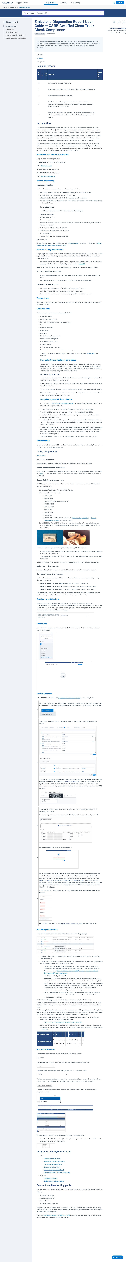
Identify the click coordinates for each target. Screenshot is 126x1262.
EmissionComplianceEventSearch (54, 1170)
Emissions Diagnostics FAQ (80, 518)
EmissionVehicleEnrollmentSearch (54, 1161)
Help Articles (51, 3)
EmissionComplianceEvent (52, 1167)
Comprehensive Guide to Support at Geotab (57, 1215)
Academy (63, 3)
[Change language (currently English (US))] (114, 2)
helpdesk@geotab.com (48, 176)
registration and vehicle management (69, 698)
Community (75, 3)
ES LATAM (40, 58)
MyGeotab (13, 7)
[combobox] (68, 13)
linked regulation (73, 243)
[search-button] (100, 13)
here (41, 474)
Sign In (120, 3)
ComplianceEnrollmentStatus (53, 1164)
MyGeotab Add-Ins (24, 7)
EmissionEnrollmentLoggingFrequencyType (57, 1172)
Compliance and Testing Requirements (55, 973)
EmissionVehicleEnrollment (52, 1158)
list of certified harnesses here (71, 781)
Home (5, 7)
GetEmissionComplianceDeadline (54, 1181)
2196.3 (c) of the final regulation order (62, 403)
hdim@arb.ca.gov (46, 166)
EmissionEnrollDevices (50, 1178)
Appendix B (90, 353)
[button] (114, 22)
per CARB (82, 264)
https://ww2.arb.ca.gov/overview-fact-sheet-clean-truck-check (63, 1022)
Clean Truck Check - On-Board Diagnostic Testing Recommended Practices (61, 880)
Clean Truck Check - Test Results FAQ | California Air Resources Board (77, 971)
